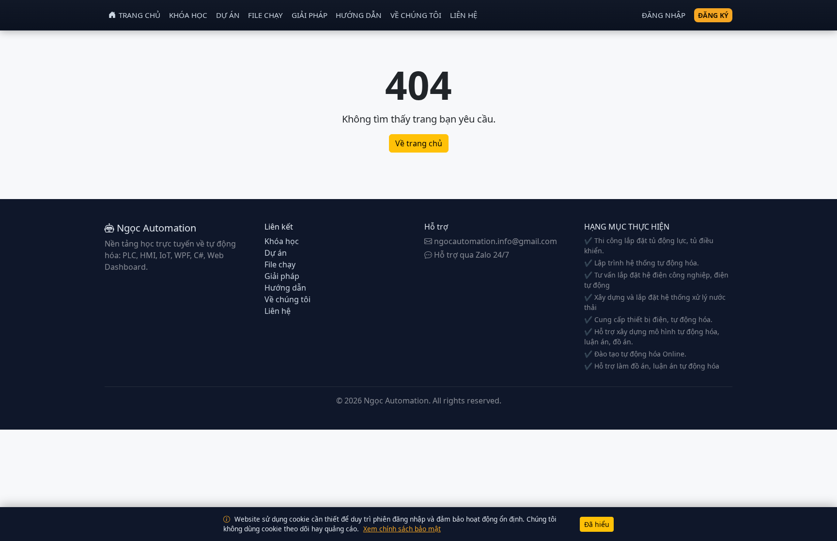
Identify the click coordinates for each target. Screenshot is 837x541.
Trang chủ (139, 15)
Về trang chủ (418, 143)
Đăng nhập (663, 15)
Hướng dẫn (359, 15)
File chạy (265, 15)
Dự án (228, 15)
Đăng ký (713, 15)
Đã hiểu (596, 524)
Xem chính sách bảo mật (402, 528)
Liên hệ (463, 15)
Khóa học (188, 15)
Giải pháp (309, 15)
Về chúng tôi (415, 15)
